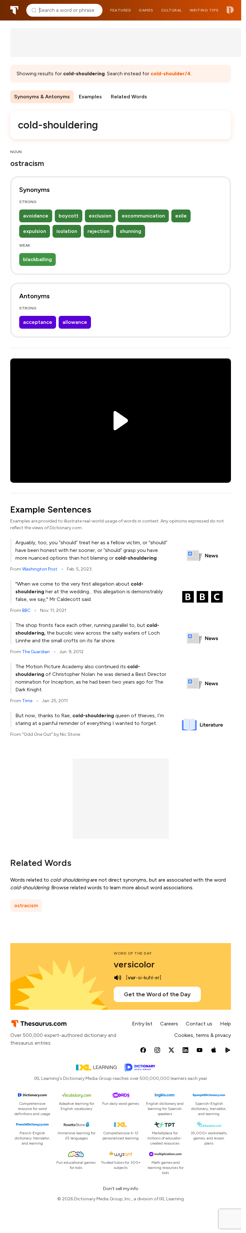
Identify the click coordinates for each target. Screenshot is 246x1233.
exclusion (100, 216)
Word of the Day (133, 953)
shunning (130, 231)
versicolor (134, 964)
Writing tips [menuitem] (204, 10)
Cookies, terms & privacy (202, 1035)
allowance (74, 322)
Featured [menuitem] (120, 10)
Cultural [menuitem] (171, 10)
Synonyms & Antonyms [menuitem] (42, 97)
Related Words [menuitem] (129, 97)
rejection (98, 231)
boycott (68, 216)
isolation (66, 231)
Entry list (142, 1024)
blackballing (37, 259)
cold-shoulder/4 (171, 73)
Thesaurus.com (14, 10)
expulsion (34, 231)
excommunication (143, 216)
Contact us (199, 1024)
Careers (169, 1024)
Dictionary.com (230, 10)
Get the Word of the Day (157, 994)
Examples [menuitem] (90, 97)
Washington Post (39, 569)
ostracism (26, 905)
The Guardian (36, 651)
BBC (26, 610)
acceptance (37, 322)
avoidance (35, 216)
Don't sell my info (120, 1188)
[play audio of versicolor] (117, 978)
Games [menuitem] (146, 10)
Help (225, 1024)
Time (27, 700)
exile (181, 216)
